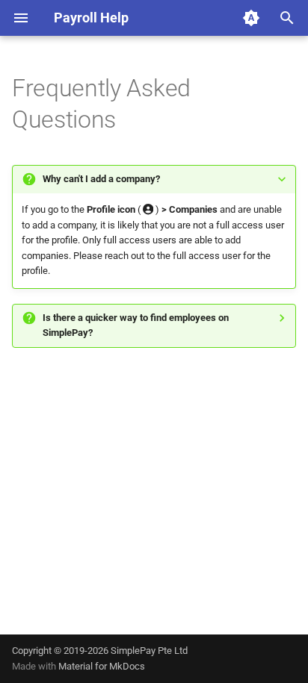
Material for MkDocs (101, 666)
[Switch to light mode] (251, 18)
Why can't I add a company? (101, 178)
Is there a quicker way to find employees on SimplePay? (136, 325)
